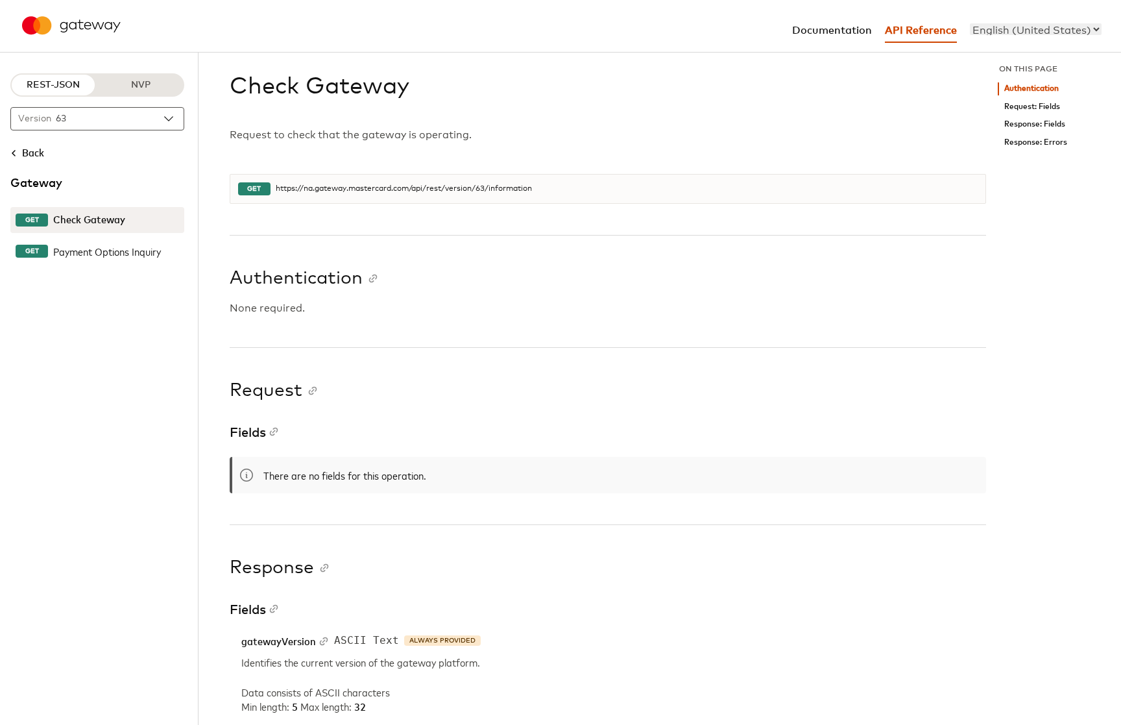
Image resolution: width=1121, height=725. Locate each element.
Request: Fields (1032, 107)
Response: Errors (1035, 142)
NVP (141, 85)
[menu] (1036, 29)
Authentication (1031, 88)
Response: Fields (1034, 124)
